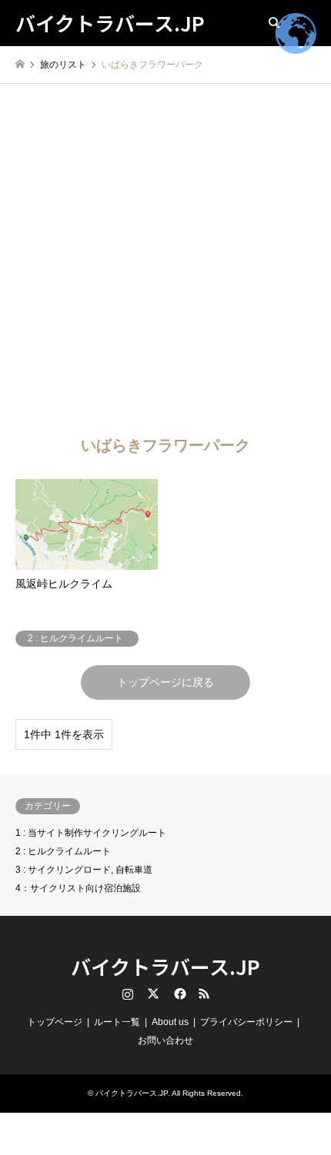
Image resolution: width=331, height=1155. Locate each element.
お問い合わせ (165, 1040)
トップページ (54, 1022)
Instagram (127, 993)
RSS (204, 993)
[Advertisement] (165, 257)
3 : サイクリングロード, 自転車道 (83, 869)
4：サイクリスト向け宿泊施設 (78, 888)
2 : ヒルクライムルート (63, 851)
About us (170, 1022)
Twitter (153, 993)
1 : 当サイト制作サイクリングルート (90, 832)
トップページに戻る (165, 682)
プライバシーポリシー (246, 1022)
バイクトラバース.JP (165, 966)
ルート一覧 (117, 1022)
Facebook (178, 993)
